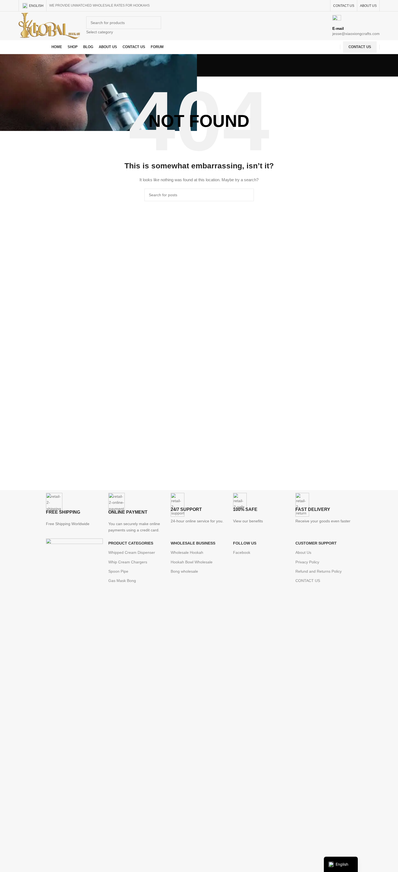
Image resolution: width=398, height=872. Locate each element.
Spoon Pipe (118, 571)
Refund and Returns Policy (318, 571)
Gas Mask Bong (122, 580)
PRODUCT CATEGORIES (130, 543)
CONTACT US (307, 580)
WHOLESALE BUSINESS (193, 543)
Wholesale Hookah (187, 552)
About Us (303, 552)
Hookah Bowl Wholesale (192, 562)
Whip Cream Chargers (127, 562)
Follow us (244, 543)
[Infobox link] (199, 27)
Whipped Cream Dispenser (131, 552)
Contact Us (359, 47)
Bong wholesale (184, 571)
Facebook (241, 552)
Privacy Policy (307, 562)
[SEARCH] (247, 195)
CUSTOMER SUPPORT (316, 543)
